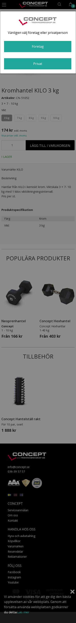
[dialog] (38, 42)
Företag (38, 46)
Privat (37, 63)
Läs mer (23, 612)
